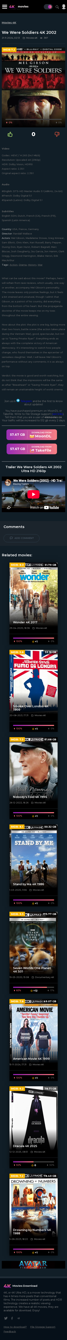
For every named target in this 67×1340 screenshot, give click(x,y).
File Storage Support (42, 1326)
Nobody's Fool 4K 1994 (30, 797)
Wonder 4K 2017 (25, 622)
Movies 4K (9, 22)
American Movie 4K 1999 (31, 1058)
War (40, 264)
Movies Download (25, 1285)
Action (14, 264)
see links (57, 414)
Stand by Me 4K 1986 (28, 884)
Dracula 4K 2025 (25, 1146)
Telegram (26, 401)
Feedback (10, 1331)
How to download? (15, 1326)
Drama (23, 264)
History (32, 264)
